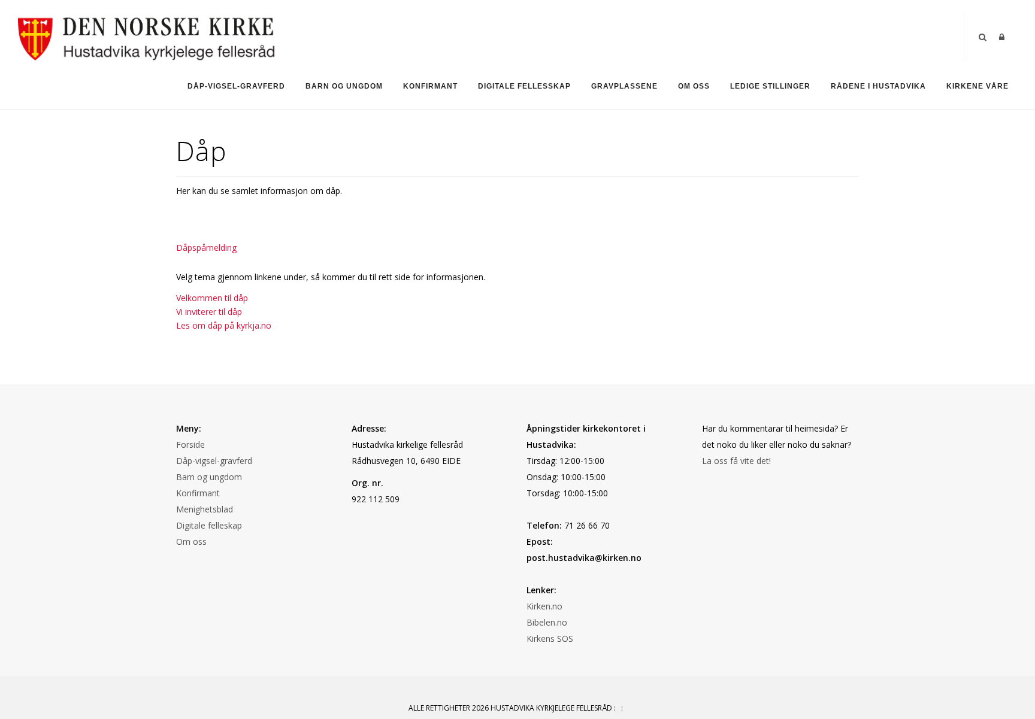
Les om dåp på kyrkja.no (223, 325)
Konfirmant (430, 86)
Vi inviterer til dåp (209, 311)
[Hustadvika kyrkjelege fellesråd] (147, 37)
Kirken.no (544, 606)
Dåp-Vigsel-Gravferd (236, 86)
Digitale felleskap (209, 525)
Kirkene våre (977, 86)
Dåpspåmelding (206, 247)
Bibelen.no (546, 622)
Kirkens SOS (549, 638)
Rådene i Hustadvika (878, 86)
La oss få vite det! (736, 460)
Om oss (694, 86)
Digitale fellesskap (524, 86)
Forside (190, 444)
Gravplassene (624, 86)
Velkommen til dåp (212, 298)
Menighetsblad (204, 509)
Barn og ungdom (344, 86)
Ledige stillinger (770, 86)
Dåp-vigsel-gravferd (214, 460)
